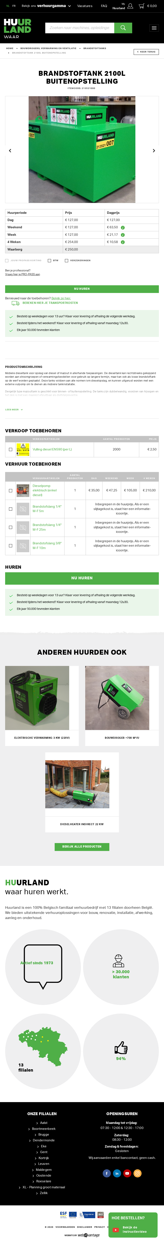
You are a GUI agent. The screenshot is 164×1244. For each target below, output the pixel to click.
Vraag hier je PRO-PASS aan (22, 274)
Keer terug (147, 52)
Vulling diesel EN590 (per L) (52, 449)
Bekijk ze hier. (61, 298)
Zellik (44, 1193)
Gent (44, 1152)
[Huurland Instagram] (137, 1173)
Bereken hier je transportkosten (50, 303)
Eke (44, 1146)
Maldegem (44, 1169)
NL (8, 6)
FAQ (104, 6)
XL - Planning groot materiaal (44, 1187)
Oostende (43, 1175)
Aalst (44, 1123)
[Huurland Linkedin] (117, 1173)
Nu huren (82, 289)
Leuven (43, 1163)
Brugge (43, 1134)
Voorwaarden (65, 1227)
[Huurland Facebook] (107, 1173)
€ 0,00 (152, 6)
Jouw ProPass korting (25, 260)
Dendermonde (44, 1140)
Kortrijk (44, 1158)
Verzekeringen (80, 260)
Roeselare (43, 1181)
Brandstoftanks (94, 48)
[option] (82, 149)
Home (9, 48)
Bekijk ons (44, 6)
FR (14, 6)
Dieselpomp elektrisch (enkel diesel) (45, 490)
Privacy (99, 1227)
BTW (56, 260)
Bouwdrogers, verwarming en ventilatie (48, 48)
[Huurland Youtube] (127, 1173)
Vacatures (84, 6)
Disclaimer (84, 1227)
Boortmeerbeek (44, 1128)
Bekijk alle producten (82, 846)
